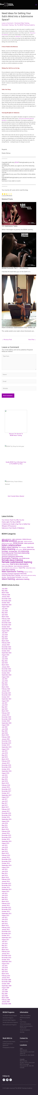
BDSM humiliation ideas (7, 543)
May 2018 (4, 779)
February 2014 (6, 879)
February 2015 (6, 855)
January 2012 (6, 929)
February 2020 (6, 737)
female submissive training (17, 562)
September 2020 (6, 723)
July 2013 (4, 893)
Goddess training (5, 564)
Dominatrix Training (8, 25)
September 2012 (6, 913)
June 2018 (5, 777)
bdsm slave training (10, 547)
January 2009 (6, 1002)
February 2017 (6, 809)
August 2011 (5, 939)
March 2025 (5, 617)
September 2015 (6, 841)
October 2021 (6, 697)
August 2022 (5, 677)
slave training (8, 579)
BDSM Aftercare (26, 539)
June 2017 (5, 801)
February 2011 (6, 951)
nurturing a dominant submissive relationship (14, 573)
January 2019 (6, 763)
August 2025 (5, 606)
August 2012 (5, 915)
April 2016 (5, 827)
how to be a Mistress (7, 566)
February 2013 (6, 903)
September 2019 (6, 747)
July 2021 (4, 703)
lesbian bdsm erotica (30, 568)
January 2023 (6, 667)
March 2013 (5, 901)
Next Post (32, 339)
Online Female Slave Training (11, 575)
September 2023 (6, 653)
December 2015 (6, 835)
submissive (18, 36)
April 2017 (5, 805)
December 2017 (6, 789)
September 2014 (6, 865)
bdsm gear (20, 541)
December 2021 (6, 693)
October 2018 (6, 769)
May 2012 (4, 921)
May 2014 (4, 873)
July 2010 (4, 965)
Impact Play (22, 568)
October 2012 (6, 911)
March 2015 (5, 853)
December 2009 (6, 980)
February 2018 (6, 785)
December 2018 (6, 765)
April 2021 (5, 709)
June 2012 (5, 919)
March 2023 (5, 665)
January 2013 (6, 905)
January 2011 (6, 953)
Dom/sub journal (7, 553)
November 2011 (6, 933)
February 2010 (6, 976)
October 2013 (6, 887)
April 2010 (5, 971)
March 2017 (5, 807)
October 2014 (6, 863)
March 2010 (5, 973)
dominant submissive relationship (12, 556)
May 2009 (4, 994)
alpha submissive (17, 539)
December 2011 (6, 931)
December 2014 (6, 859)
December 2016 (6, 813)
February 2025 (6, 619)
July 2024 (4, 633)
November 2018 (6, 767)
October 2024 (6, 627)
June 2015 (5, 847)
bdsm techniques (22, 547)
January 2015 (6, 857)
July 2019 (4, 751)
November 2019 (6, 743)
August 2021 (5, 701)
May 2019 (4, 755)
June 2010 (5, 967)
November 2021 (6, 695)
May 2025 (4, 613)
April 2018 (5, 781)
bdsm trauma (19, 549)
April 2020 (5, 733)
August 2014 (5, 867)
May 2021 (4, 707)
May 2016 (4, 825)
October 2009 (6, 983)
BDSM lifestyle (18, 543)
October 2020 (6, 721)
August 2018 (5, 773)
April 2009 (5, 996)
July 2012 (4, 917)
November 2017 (6, 791)
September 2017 (6, 795)
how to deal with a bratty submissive (10, 568)
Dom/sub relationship (21, 553)
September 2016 (6, 819)
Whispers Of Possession (9, 526)
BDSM (17, 162)
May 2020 (4, 731)
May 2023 (4, 661)
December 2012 (6, 907)
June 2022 (5, 681)
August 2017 (5, 797)
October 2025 (6, 603)
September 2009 (6, 986)
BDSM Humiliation (28, 541)
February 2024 (6, 643)
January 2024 (6, 645)
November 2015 (6, 837)
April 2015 (5, 851)
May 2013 (4, 897)
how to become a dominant (21, 566)
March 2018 (5, 783)
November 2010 (6, 957)
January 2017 (6, 811)
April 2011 (5, 947)
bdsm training (8, 549)
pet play (4, 577)
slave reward (25, 577)
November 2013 (6, 885)
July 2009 (4, 990)
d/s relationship (23, 551)
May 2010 (4, 969)
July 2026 (4, 588)
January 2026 (6, 596)
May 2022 (4, 683)
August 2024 (5, 631)
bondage (5, 551)
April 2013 (5, 899)
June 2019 (5, 753)
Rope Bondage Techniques (14, 577)
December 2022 (6, 669)
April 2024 (5, 639)
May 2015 (4, 849)
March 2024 (5, 641)
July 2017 (4, 799)
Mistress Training (28, 571)
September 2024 (6, 629)
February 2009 (6, 1000)
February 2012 (6, 927)
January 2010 (6, 977)
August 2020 (5, 725)
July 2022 (4, 679)
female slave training (12, 560)
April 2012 (5, 923)
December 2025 (6, 599)
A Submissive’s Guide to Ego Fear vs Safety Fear (16, 524)
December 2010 (6, 955)
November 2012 (6, 909)
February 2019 (6, 761)
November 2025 (6, 601)
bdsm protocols (29, 543)
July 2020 (4, 727)
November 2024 (6, 625)
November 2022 (6, 671)
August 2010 (5, 963)
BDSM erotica (9, 541)
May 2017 (4, 803)
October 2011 (6, 935)
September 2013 (6, 889)
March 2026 (5, 592)
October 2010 (6, 959)
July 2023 (4, 657)
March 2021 (5, 711)
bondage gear (13, 551)
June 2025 (5, 611)
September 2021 (6, 699)
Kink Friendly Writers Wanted (16, 496)
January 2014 (6, 881)
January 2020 (6, 739)
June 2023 (5, 659)
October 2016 (6, 817)
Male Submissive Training (13, 571)
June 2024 (5, 635)
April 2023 (5, 663)
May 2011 (4, 945)
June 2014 (5, 871)
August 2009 (5, 987)
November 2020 (6, 719)
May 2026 (4, 591)
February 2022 (6, 689)
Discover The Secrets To (16, 433)
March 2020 (5, 735)
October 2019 (6, 745)
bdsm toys (30, 547)
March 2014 (5, 877)
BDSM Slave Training (16, 435)
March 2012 (5, 925)
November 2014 (6, 861)
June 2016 (5, 823)
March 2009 (5, 998)
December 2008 (6, 1004)
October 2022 (6, 673)
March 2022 (5, 687)
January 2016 (6, 833)
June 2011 (5, 943)
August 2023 (5, 655)
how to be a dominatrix (19, 564)
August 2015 (5, 843)
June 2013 (5, 895)
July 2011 (4, 941)
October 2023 (6, 651)
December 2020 (6, 717)
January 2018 (6, 787)
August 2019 (5, 749)
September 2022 (6, 675)
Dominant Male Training (22, 23)
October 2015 (6, 839)
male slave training (8, 570)
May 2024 (4, 637)
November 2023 (6, 649)
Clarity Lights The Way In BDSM (11, 522)
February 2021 (6, 713)
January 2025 (6, 621)
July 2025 (4, 609)
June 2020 (5, 729)
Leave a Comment (7, 23)
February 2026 (6, 595)
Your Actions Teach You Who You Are (13, 520)
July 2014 (4, 869)
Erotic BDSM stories (24, 558)
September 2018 (6, 771)
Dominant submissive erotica (10, 555)
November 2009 (6, 981)
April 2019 (5, 757)
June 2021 (5, 705)
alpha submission (6, 539)
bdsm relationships (11, 545)
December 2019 (6, 741)
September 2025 (6, 605)
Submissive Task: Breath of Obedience (13, 528)
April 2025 (5, 615)
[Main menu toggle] (36, 5)
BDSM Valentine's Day (29, 549)
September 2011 (6, 937)
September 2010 (6, 961)
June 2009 (5, 991)
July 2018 (4, 775)
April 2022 (5, 685)
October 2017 (6, 793)
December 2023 (6, 647)
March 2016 (5, 829)
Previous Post (7, 339)
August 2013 (5, 891)
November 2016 (6, 815)
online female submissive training (28, 575)
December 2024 (6, 623)
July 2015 (4, 845)
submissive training (22, 579)
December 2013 (6, 883)
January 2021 (6, 715)
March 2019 (5, 759)
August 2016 (5, 821)
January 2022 (6, 691)
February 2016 (6, 831)
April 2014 (5, 875)
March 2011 (5, 949)
